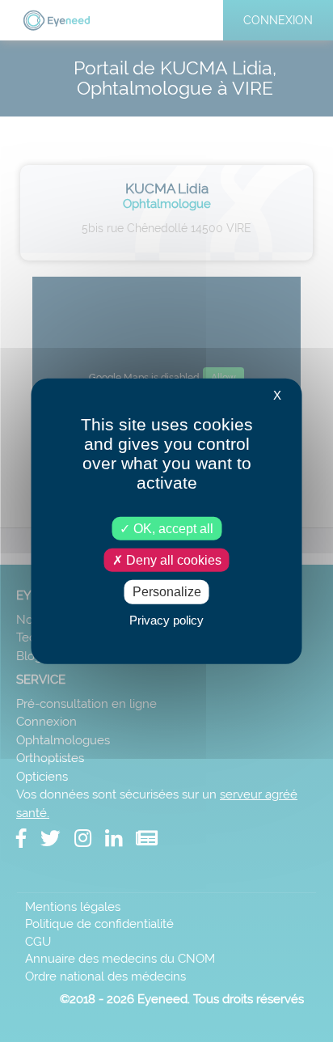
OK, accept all (171, 529)
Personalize (167, 592)
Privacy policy (166, 619)
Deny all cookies (172, 560)
